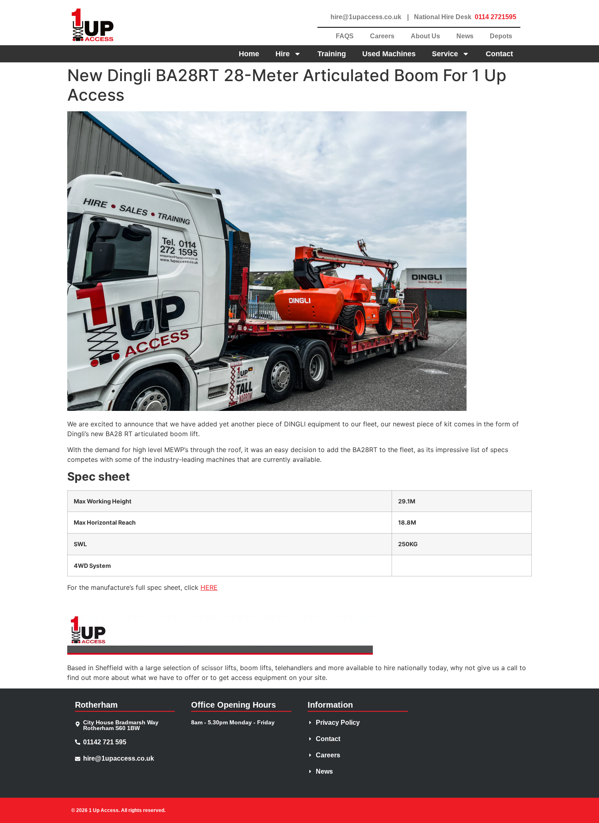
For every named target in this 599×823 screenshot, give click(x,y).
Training (331, 54)
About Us (425, 36)
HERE (209, 587)
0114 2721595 (495, 16)
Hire (282, 54)
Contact (499, 54)
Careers (382, 36)
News (464, 36)
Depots (501, 36)
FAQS (345, 36)
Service (445, 54)
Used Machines (389, 54)
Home (249, 54)
